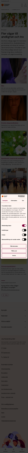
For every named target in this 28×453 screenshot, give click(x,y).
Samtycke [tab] (5, 200)
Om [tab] (23, 200)
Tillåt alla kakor (14, 246)
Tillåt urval (14, 250)
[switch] (24, 230)
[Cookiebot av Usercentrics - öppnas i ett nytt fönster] (20, 196)
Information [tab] (14, 200)
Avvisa (14, 255)
